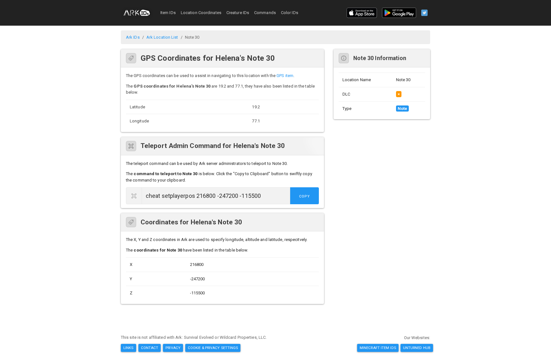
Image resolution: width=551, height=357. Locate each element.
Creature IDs (237, 12)
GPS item (284, 75)
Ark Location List (162, 37)
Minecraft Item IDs (378, 347)
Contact (149, 347)
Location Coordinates (201, 12)
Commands (265, 12)
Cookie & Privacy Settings (213, 347)
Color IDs (289, 12)
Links (128, 347)
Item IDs (168, 12)
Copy (304, 196)
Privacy (172, 347)
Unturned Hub (416, 347)
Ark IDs (133, 37)
